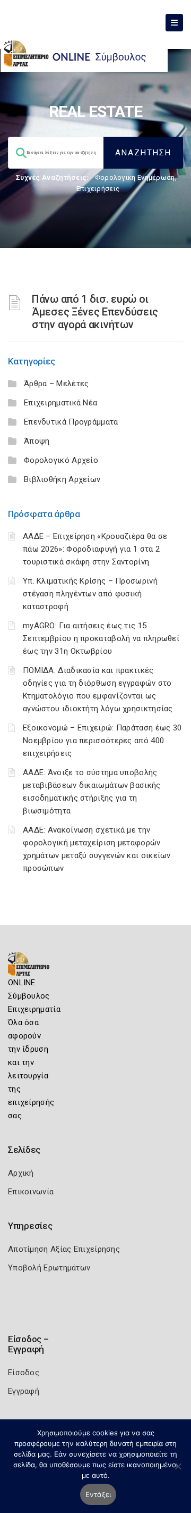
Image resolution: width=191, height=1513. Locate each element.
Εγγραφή (23, 1391)
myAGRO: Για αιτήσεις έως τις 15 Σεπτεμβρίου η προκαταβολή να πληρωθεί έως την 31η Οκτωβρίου (101, 638)
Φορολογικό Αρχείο (61, 460)
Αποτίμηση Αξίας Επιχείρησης (64, 1249)
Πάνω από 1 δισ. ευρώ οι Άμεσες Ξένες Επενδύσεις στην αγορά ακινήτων (95, 312)
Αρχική (21, 1173)
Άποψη (37, 441)
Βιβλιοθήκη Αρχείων (62, 479)
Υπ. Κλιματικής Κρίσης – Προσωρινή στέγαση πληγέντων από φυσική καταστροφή (90, 593)
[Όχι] (177, 1471)
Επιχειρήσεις (98, 189)
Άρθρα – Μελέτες (56, 383)
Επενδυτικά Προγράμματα (71, 422)
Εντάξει (98, 1494)
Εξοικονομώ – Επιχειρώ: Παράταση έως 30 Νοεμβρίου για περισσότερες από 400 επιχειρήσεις (102, 740)
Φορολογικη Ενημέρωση (135, 177)
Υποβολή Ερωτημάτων (49, 1268)
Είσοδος (23, 1372)
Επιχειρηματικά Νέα (60, 403)
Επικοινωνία (31, 1191)
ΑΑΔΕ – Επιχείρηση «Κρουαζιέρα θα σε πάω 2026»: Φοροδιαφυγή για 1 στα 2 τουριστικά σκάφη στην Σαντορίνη (95, 549)
